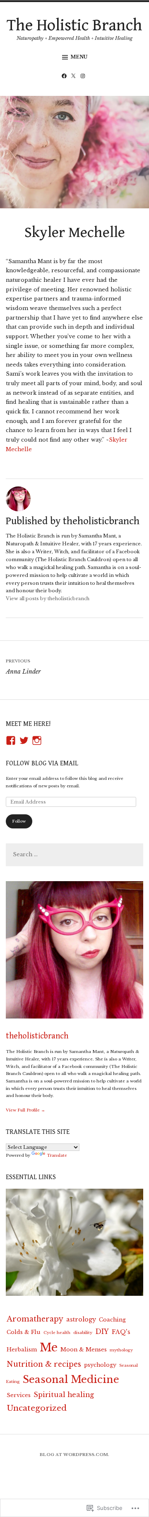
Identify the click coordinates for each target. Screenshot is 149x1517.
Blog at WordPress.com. (74, 1454)
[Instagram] (84, 77)
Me (49, 1347)
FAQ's (121, 1332)
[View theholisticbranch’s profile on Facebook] (11, 740)
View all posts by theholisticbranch (47, 598)
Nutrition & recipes (44, 1364)
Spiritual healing (64, 1394)
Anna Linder (23, 666)
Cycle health (56, 1332)
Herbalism (22, 1349)
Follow (19, 821)
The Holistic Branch (74, 25)
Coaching (112, 1319)
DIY (102, 1331)
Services (19, 1395)
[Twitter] (74, 77)
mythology (121, 1350)
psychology (100, 1364)
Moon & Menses (83, 1349)
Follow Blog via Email (42, 763)
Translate (57, 1155)
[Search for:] (74, 854)
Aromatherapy (35, 1319)
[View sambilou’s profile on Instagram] (37, 740)
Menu (78, 57)
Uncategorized (37, 1408)
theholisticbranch (37, 1036)
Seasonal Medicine (71, 1379)
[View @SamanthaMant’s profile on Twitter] (24, 740)
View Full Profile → (25, 1110)
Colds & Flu (24, 1332)
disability (82, 1332)
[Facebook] (65, 77)
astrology (81, 1319)
